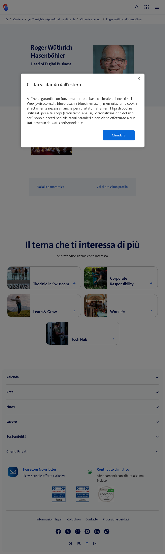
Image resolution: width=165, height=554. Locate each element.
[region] (82, 110)
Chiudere (119, 135)
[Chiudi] (138, 78)
